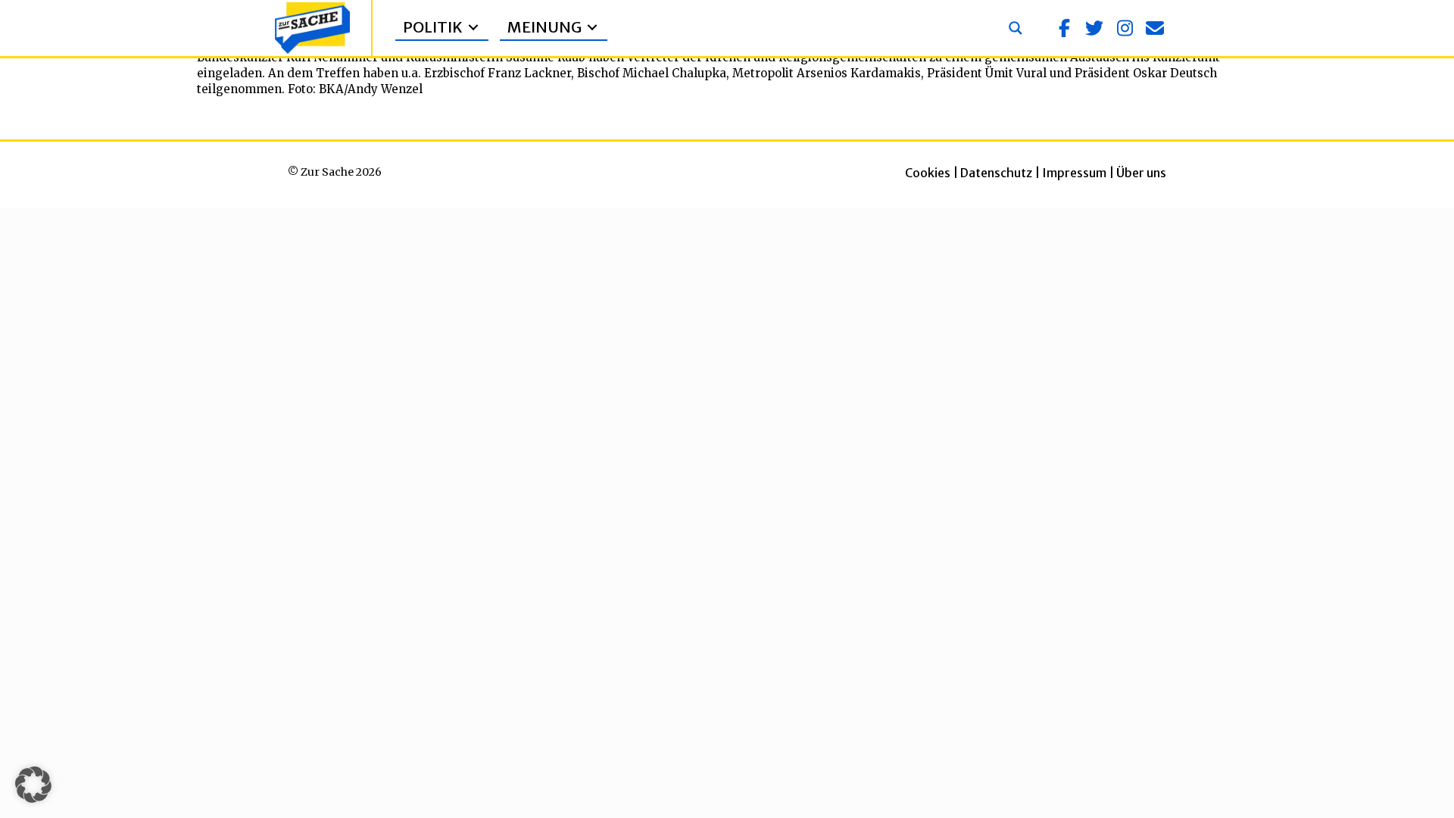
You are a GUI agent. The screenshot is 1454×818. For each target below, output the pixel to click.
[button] (1064, 28)
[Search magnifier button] (1015, 28)
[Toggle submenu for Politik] (473, 27)
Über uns (1141, 172)
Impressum (1074, 172)
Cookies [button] (927, 172)
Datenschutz (996, 172)
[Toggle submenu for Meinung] (592, 27)
